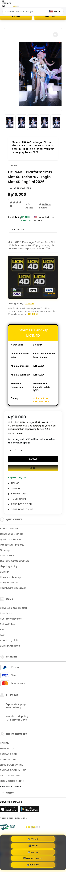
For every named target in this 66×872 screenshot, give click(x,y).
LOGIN (16, 16)
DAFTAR (33, 459)
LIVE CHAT (34, 866)
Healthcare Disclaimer (13, 588)
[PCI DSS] (7, 827)
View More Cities (10, 786)
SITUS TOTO (7, 748)
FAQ (2, 635)
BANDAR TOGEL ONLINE (13, 770)
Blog (2, 629)
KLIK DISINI (32, 314)
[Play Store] (29, 810)
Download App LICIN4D (13, 608)
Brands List (6, 613)
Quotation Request (11, 539)
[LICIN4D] (15, 6)
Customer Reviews (11, 618)
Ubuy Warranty (9, 582)
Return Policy (7, 624)
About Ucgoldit (9, 640)
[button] (55, 34)
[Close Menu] (3, 7)
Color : (17, 229)
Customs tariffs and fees (14, 561)
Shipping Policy (8, 566)
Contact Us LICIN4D (11, 534)
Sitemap (5, 550)
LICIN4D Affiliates (10, 645)
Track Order (7, 555)
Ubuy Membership (10, 577)
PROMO (34, 838)
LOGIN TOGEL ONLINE (12, 781)
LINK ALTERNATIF (34, 859)
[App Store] (9, 810)
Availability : (14, 219)
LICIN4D (12, 165)
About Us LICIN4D (10, 528)
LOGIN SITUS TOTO (10, 775)
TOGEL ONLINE (8, 759)
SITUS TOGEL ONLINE (11, 764)
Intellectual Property (12, 544)
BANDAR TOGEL (8, 754)
